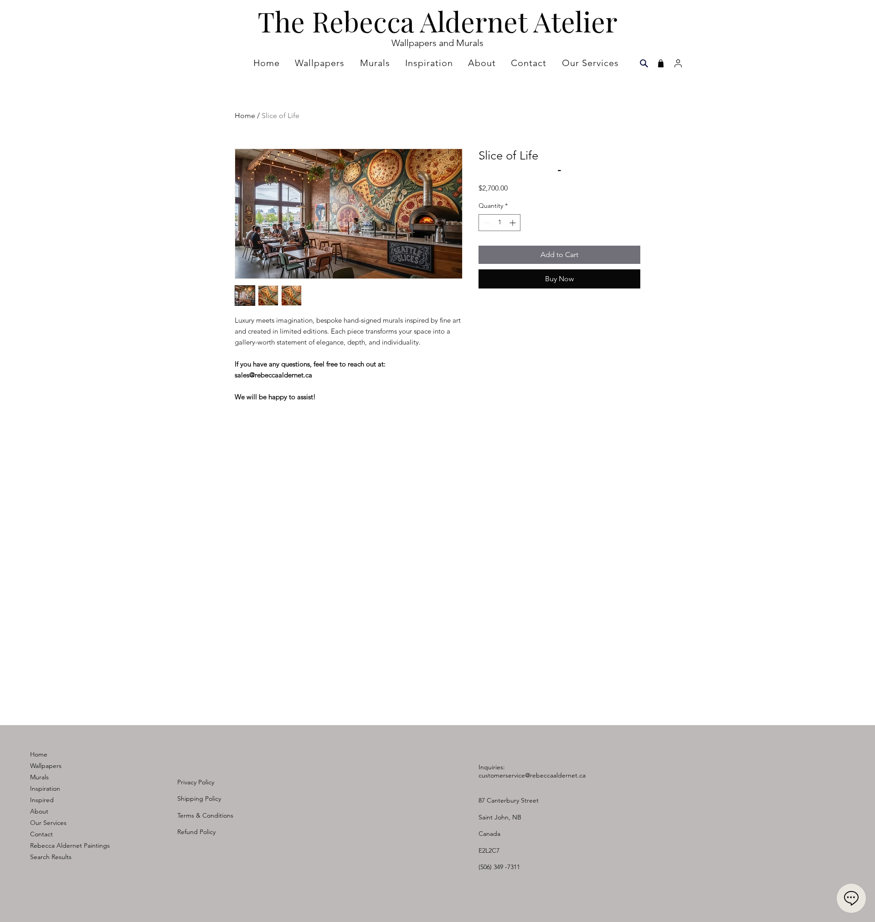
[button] (430, 63)
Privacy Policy (195, 782)
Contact (41, 834)
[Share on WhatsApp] (519, 303)
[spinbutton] (499, 223)
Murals (39, 777)
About (39, 811)
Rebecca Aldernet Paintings (70, 845)
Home (245, 115)
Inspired (42, 800)
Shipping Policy (199, 798)
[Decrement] (485, 223)
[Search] (644, 63)
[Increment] (513, 223)
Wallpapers (46, 766)
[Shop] (660, 63)
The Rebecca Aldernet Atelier (437, 21)
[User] (678, 63)
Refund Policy (196, 832)
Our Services (48, 823)
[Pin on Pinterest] (501, 303)
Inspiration (45, 788)
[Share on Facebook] (484, 303)
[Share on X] (536, 303)
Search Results (51, 857)
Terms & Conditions (205, 815)
